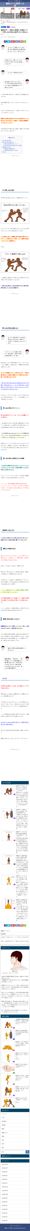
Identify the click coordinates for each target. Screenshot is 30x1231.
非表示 (12, 137)
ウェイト (4, 1113)
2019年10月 (5, 1194)
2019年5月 (5, 1213)
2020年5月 (5, 1168)
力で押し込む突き (6, 140)
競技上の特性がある (9, 148)
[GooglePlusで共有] (13, 41)
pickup (13, 27)
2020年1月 (5, 1183)
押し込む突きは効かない (8, 142)
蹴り (3, 1147)
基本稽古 (4, 1121)
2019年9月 (5, 1198)
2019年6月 (5, 1209)
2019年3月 (5, 1220)
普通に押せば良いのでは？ (10, 150)
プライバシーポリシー (15, 1225)
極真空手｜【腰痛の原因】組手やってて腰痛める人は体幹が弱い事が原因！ (15, 941)
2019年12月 (5, 1186)
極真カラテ (4, 26)
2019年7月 (5, 1205)
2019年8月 (5, 1201)
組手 (8, 26)
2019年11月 (5, 1190)
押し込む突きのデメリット (10, 143)
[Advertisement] (15, 171)
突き (3, 1140)
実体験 (3, 1125)
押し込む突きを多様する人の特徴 (12, 145)
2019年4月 (5, 1216)
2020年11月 (5, 1164)
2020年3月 (5, 1175)
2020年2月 (5, 1179)
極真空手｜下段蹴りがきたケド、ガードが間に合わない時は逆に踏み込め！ (15, 938)
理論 (3, 1136)
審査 (3, 1128)
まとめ (4, 151)
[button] (2, 13)
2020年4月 (5, 1171)
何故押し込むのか (6, 147)
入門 (3, 1117)
